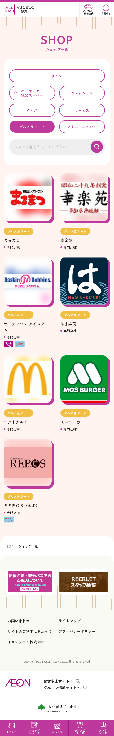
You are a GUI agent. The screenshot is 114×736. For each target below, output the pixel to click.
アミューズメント (82, 126)
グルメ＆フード (32, 126)
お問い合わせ (18, 620)
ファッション (82, 93)
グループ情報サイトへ (62, 688)
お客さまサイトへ (58, 681)
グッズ (32, 110)
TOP (9, 546)
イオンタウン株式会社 (26, 642)
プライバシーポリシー (76, 631)
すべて (57, 76)
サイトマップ (69, 620)
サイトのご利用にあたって (29, 631)
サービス (81, 110)
